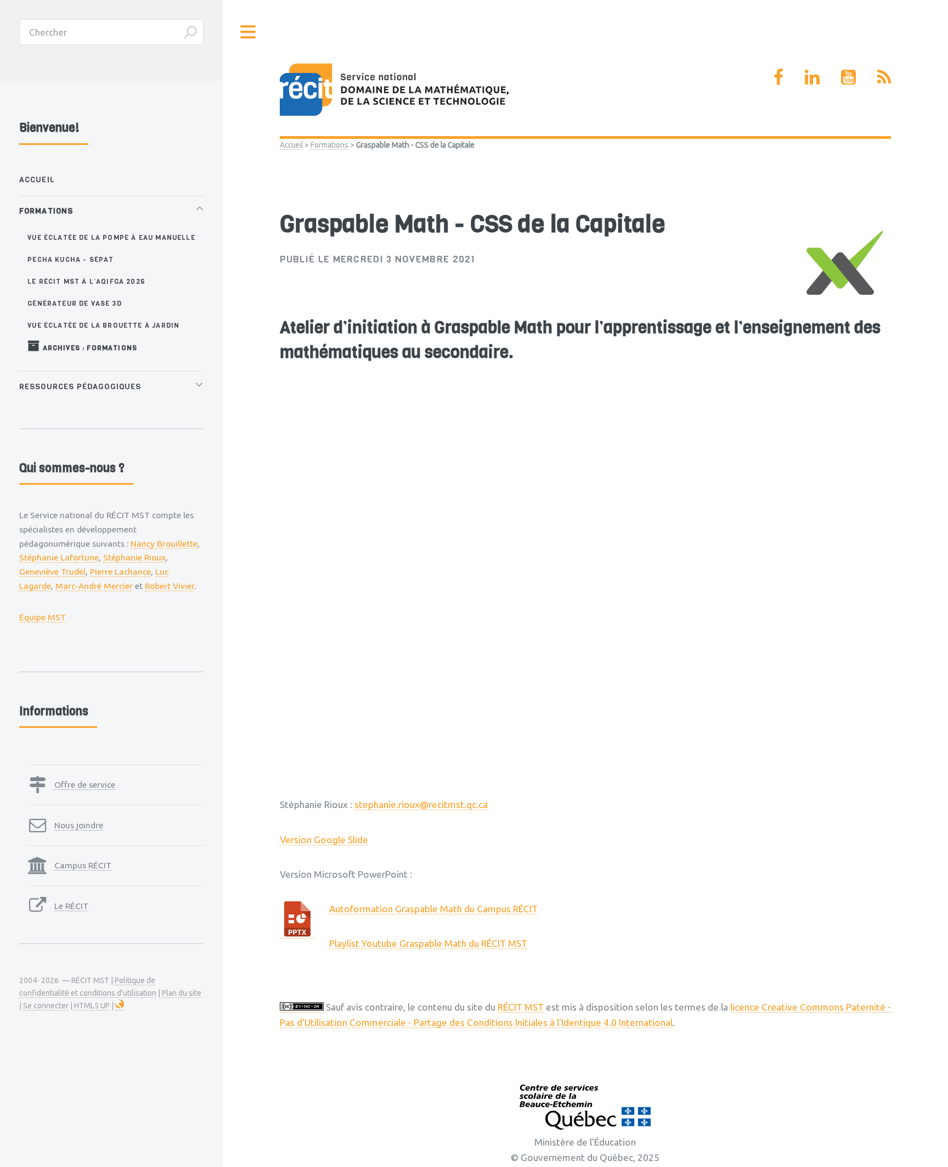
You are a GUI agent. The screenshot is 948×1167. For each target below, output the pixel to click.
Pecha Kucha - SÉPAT (70, 259)
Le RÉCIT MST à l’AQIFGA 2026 (86, 281)
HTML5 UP (92, 1005)
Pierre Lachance (120, 571)
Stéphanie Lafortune (59, 557)
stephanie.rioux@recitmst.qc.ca (421, 804)
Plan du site (181, 993)
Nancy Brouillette (164, 543)
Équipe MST (42, 617)
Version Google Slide (324, 839)
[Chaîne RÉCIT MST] (848, 77)
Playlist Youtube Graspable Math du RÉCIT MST (428, 943)
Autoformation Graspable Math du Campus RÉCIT (433, 909)
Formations (329, 145)
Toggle (248, 32)
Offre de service (84, 784)
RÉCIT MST (521, 1007)
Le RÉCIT (71, 906)
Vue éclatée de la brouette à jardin (103, 325)
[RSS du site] (884, 77)
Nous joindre (78, 825)
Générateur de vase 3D (74, 303)
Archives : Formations (88, 347)
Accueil (291, 145)
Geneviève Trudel (52, 571)
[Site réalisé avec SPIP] (119, 1006)
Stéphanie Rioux (134, 557)
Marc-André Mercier (94, 586)
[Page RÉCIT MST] (778, 77)
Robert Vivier (169, 586)
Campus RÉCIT (82, 865)
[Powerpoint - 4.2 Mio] (297, 933)
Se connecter (46, 1005)
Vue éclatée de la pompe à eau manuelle (111, 237)
